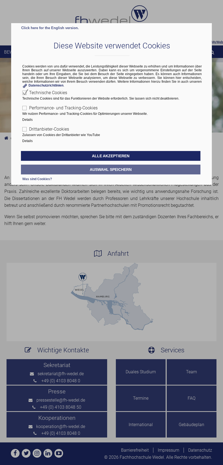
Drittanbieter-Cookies (49, 129)
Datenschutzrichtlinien (46, 85)
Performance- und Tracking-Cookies (63, 107)
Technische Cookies (48, 92)
